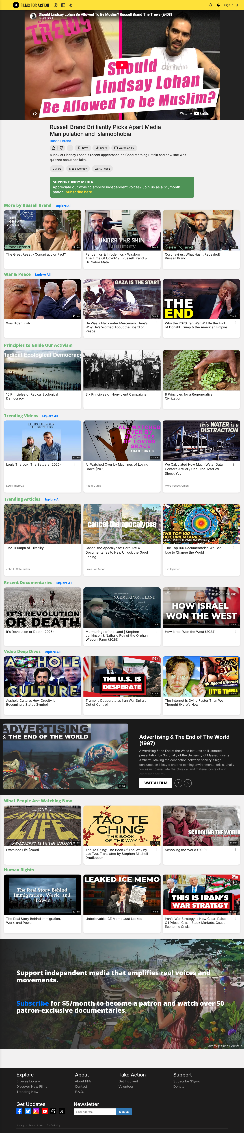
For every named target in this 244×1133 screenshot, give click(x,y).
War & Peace (102, 168)
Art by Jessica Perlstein (225, 1046)
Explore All (63, 206)
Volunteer (125, 1086)
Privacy (20, 1125)
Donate (179, 1086)
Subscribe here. (79, 192)
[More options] (77, 254)
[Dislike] (62, 148)
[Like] (53, 148)
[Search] (210, 5)
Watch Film (155, 783)
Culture (57, 168)
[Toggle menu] (6, 5)
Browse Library (28, 1081)
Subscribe (32, 1003)
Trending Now (27, 1092)
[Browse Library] (63, 5)
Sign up (124, 1111)
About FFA (83, 1081)
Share (103, 147)
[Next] (188, 783)
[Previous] (178, 783)
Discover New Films (31, 1086)
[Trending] (70, 5)
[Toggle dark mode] (218, 5)
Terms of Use (35, 1125)
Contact (81, 1086)
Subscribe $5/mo (186, 1081)
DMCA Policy (54, 1125)
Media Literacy (78, 168)
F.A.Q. (79, 1092)
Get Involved (128, 1081)
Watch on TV (126, 147)
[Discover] (55, 5)
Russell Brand (60, 141)
